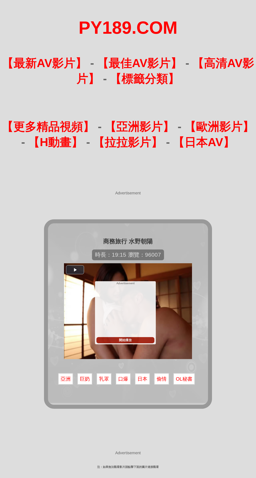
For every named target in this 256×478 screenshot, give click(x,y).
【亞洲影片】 (139, 126)
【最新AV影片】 (44, 62)
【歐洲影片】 (219, 126)
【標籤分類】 (145, 78)
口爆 (123, 379)
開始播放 (125, 340)
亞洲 (66, 379)
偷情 (162, 379)
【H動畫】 (55, 142)
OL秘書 (184, 379)
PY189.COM (128, 28)
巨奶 (85, 379)
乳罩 (104, 379)
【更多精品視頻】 (48, 126)
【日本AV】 (204, 142)
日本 (142, 379)
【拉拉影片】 (128, 142)
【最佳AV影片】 (139, 62)
